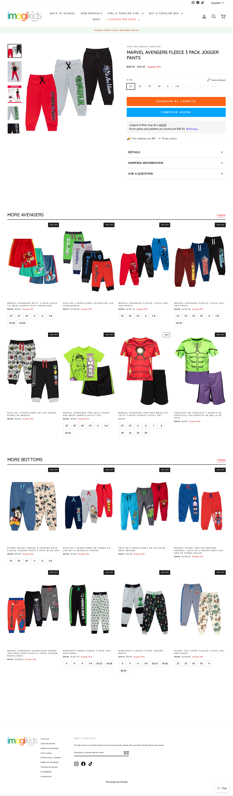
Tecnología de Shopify (117, 782)
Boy (136, 46)
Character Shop (121, 19)
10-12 (188, 86)
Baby (97, 19)
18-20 (214, 86)
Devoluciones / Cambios (51, 758)
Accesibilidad (46, 772)
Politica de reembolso (50, 762)
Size (176, 80)
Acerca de (45, 739)
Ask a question (140, 173)
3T (140, 86)
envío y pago (46, 753)
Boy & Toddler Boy (164, 13)
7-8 (177, 86)
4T (149, 86)
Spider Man (155, 46)
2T (130, 86)
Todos (221, 215)
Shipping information (145, 162)
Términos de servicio (49, 767)
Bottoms (144, 46)
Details (134, 152)
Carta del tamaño (48, 744)
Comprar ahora (176, 112)
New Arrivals (91, 13)
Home (130, 46)
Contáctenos (46, 776)
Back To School (63, 13)
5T (159, 86)
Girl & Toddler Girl (124, 13)
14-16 (201, 86)
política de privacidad (49, 748)
